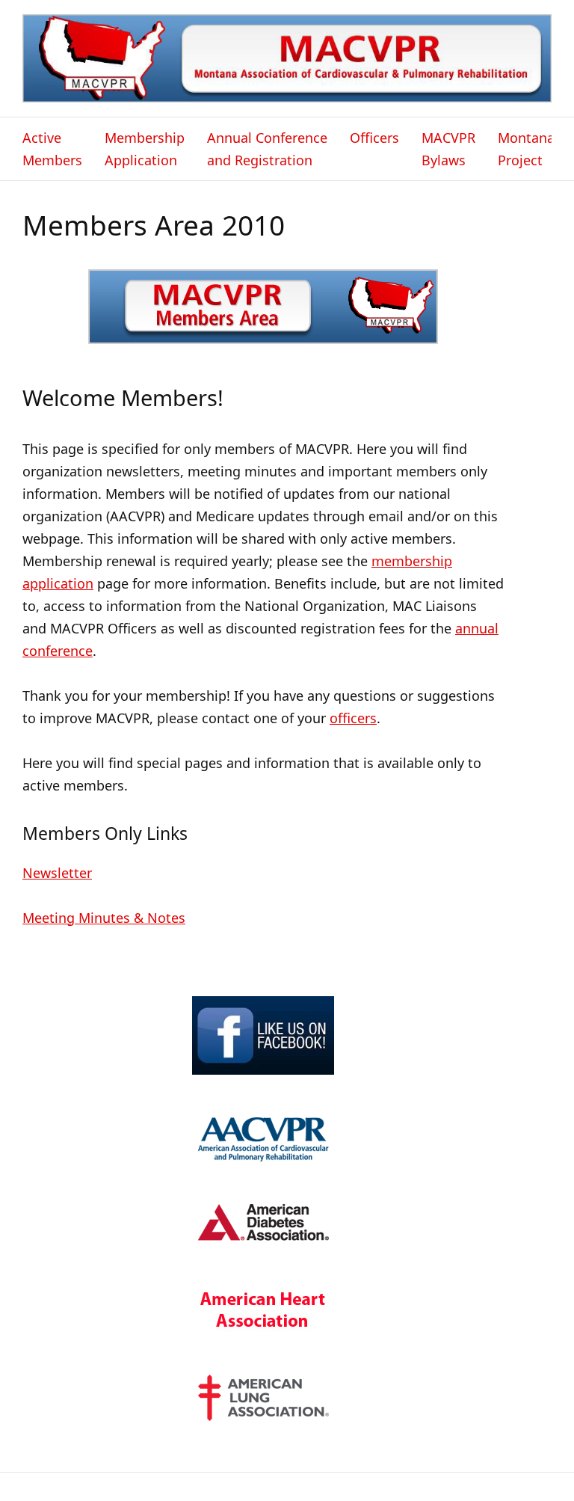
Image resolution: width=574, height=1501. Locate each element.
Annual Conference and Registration (267, 149)
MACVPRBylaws (448, 149)
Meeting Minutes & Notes (103, 918)
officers (353, 718)
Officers (374, 138)
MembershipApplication (145, 149)
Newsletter (57, 873)
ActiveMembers (52, 149)
